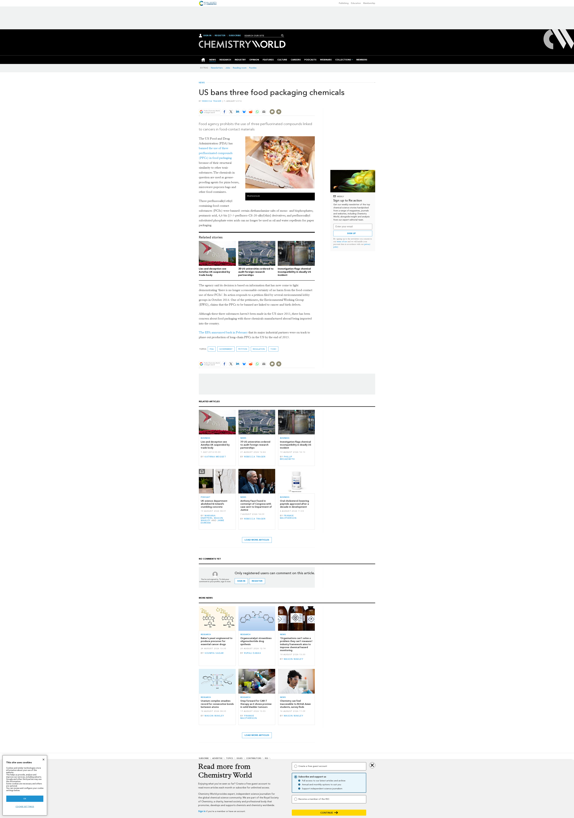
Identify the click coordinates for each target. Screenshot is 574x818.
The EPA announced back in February (223, 332)
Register (220, 35)
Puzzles (253, 68)
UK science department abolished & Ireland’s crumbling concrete (214, 503)
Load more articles (257, 540)
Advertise (217, 758)
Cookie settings (25, 806)
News (202, 83)
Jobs (227, 68)
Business (205, 438)
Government (226, 349)
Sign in (202, 811)
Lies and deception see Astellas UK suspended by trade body (214, 271)
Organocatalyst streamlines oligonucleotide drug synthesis (255, 641)
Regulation (259, 349)
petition (242, 349)
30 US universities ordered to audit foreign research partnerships (256, 271)
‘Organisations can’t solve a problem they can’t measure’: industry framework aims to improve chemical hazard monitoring (296, 644)
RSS (266, 758)
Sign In (207, 35)
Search (282, 35)
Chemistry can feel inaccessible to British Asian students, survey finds (295, 703)
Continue (326, 812)
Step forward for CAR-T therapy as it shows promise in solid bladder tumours (256, 703)
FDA (212, 349)
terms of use (342, 241)
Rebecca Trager (212, 101)
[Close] (43, 759)
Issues (240, 758)
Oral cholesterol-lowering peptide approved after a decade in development (294, 503)
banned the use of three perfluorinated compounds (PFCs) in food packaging (216, 153)
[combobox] (263, 35)
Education (356, 3)
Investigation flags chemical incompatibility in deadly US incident (294, 271)
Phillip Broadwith (287, 457)
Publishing (344, 3)
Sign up (351, 233)
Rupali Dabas (252, 653)
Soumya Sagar (214, 653)
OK (24, 799)
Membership (369, 3)
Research (206, 634)
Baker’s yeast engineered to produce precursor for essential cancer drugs (216, 641)
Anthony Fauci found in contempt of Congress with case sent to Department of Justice (256, 505)
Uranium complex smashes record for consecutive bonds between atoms (217, 703)
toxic (273, 349)
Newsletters (217, 68)
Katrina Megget (215, 456)
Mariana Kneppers (208, 516)
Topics (229, 758)
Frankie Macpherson (288, 516)
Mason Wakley (293, 659)
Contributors (253, 758)
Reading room (239, 68)
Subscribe (235, 35)
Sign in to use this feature (300, 104)
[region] (24, 785)
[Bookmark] (278, 111)
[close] (314, 104)
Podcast (205, 497)
